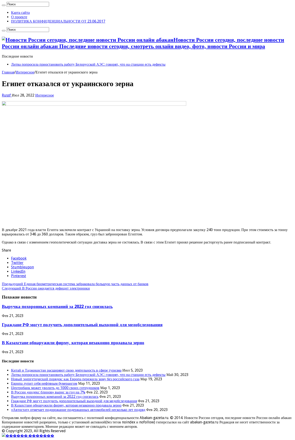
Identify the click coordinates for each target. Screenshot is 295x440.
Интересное (25, 72)
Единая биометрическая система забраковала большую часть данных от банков (75, 284)
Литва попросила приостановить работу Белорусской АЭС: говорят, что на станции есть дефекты (88, 64)
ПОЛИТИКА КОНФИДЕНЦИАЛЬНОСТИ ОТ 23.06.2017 (58, 21)
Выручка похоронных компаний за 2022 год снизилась (57, 306)
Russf (7, 95)
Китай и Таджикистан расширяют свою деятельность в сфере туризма (66, 370)
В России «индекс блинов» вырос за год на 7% (48, 392)
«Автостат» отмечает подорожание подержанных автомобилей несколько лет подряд (78, 410)
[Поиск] (4, 5)
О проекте (19, 17)
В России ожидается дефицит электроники (46, 288)
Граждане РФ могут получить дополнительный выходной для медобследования (82, 324)
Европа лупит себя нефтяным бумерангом (44, 383)
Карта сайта (20, 12)
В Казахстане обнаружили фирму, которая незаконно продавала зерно (73, 342)
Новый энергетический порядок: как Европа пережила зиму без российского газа (75, 379)
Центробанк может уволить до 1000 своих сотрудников (55, 388)
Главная (8, 72)
